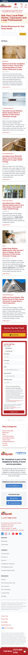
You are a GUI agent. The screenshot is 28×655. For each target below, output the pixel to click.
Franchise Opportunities (8, 570)
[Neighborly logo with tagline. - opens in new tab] (21, 453)
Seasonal (5, 445)
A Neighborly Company (7, 563)
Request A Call (14, 412)
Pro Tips (4, 443)
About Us (3, 560)
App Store (15, 498)
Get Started (16, 6)
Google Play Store (15, 503)
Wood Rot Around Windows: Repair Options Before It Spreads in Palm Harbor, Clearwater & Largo (12, 113)
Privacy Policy (14, 407)
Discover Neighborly (13, 485)
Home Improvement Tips (8, 583)
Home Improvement (7, 200)
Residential (8, 348)
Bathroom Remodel (7, 431)
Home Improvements (8, 438)
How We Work (5, 553)
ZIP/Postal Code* (8, 379)
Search (23, 34)
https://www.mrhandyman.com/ (14, 400)
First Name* (6, 354)
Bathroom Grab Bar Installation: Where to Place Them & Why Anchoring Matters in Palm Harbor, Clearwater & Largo (13, 66)
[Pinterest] (13, 534)
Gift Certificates (5, 589)
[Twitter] (9, 534)
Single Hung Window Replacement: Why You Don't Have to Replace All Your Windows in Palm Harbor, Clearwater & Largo (13, 252)
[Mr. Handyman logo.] (7, 453)
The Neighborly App (7, 567)
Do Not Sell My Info (6, 625)
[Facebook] (20, 534)
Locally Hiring (5, 593)
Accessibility (4, 622)
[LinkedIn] (2, 534)
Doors (4, 246)
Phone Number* (7, 373)
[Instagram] (6, 534)
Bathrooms (5, 61)
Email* (5, 366)
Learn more (5, 87)
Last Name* (6, 360)
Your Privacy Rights (8, 628)
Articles (3, 579)
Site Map (3, 596)
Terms (7, 407)
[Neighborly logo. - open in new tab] (5, 1)
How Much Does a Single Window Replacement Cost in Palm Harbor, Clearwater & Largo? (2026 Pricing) (13, 206)
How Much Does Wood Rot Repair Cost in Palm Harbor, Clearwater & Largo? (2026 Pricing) (12, 159)
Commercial (8, 351)
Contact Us (4, 557)
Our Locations (5, 586)
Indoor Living (6, 439)
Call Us (22, 6)
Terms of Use (4, 616)
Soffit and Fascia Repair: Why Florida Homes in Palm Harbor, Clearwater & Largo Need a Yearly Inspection (13, 300)
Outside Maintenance (7, 108)
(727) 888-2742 (10, 518)
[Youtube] (17, 534)
